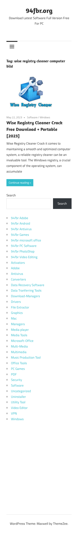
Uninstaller (18, 396)
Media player (20, 329)
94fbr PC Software (24, 245)
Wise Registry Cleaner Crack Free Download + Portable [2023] (34, 129)
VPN (14, 413)
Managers (18, 324)
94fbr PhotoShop (22, 251)
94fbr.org (39, 10)
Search (11, 195)
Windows (45, 117)
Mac (14, 318)
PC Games (18, 368)
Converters (18, 279)
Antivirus (17, 273)
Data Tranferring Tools (26, 290)
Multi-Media (19, 346)
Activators (18, 262)
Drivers (16, 301)
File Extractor (20, 307)
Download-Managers (25, 296)
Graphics (17, 312)
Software (32, 117)
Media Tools (19, 335)
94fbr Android (20, 223)
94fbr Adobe (19, 218)
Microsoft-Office (22, 340)
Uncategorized (21, 391)
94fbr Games (20, 234)
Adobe (15, 268)
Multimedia (19, 352)
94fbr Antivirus (21, 229)
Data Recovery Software (27, 285)
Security (16, 379)
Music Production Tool (26, 357)
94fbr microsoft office (26, 240)
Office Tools (19, 363)
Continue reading (19, 182)
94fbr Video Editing (24, 257)
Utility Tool (18, 402)
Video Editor (19, 407)
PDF (14, 374)
